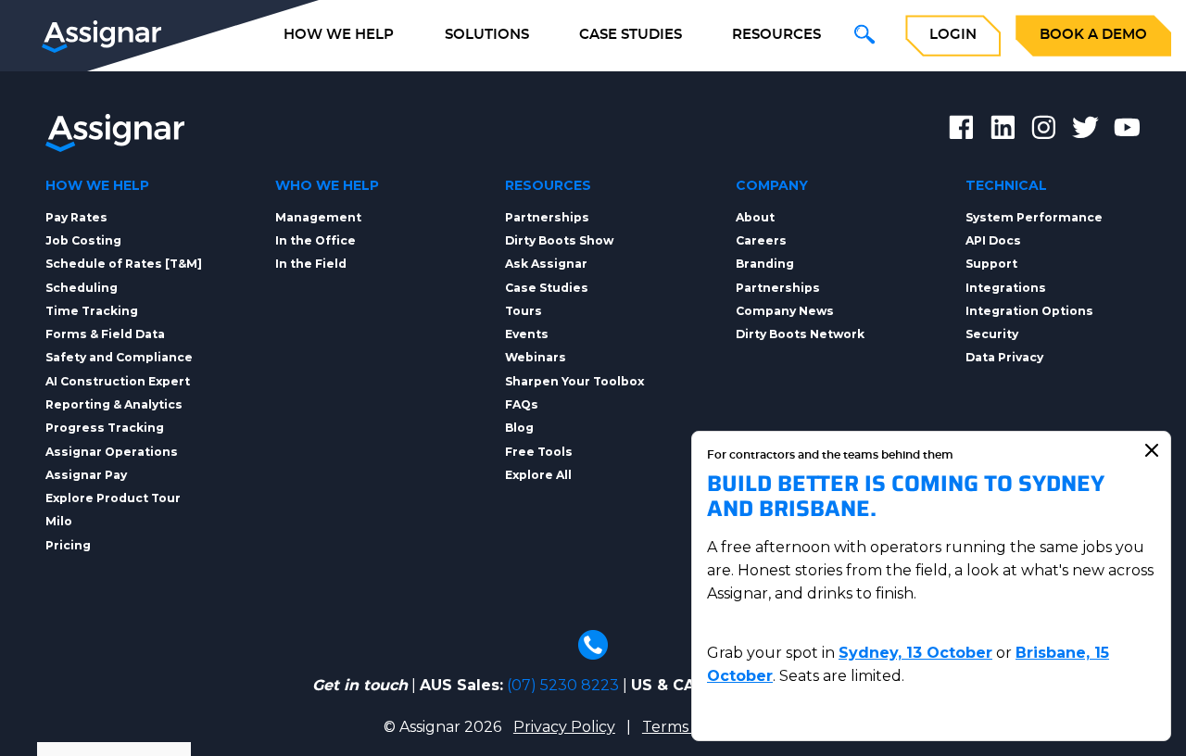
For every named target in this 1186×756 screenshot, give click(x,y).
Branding (765, 264)
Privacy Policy (564, 727)
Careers (761, 240)
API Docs (993, 240)
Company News (785, 311)
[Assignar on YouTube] (1127, 130)
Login (953, 35)
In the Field (311, 264)
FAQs (521, 404)
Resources (776, 35)
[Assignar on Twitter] (1085, 130)
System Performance (1034, 217)
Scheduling (81, 288)
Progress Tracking (104, 428)
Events (527, 334)
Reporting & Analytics (114, 404)
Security (991, 334)
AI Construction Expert (117, 381)
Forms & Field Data (105, 334)
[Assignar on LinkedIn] (1003, 130)
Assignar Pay (86, 475)
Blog (519, 428)
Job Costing (83, 240)
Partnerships (547, 217)
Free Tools (539, 452)
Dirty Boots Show (559, 240)
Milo (58, 521)
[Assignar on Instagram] (1043, 130)
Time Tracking (91, 311)
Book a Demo (1093, 35)
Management (318, 217)
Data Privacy (1004, 357)
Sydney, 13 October (915, 653)
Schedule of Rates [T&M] (123, 264)
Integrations (1005, 288)
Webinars (535, 357)
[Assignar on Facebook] (961, 130)
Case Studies (630, 35)
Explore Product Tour (113, 498)
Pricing (68, 545)
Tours (523, 311)
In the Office (315, 240)
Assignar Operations (111, 452)
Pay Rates (76, 217)
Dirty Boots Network (800, 334)
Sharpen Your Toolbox (574, 381)
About (755, 217)
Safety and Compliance (119, 357)
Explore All (538, 475)
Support (991, 264)
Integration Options (1029, 311)
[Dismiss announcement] (1152, 450)
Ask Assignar (546, 264)
